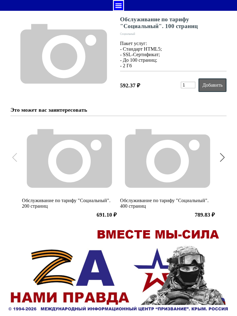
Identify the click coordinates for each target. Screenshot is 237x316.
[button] (222, 157)
